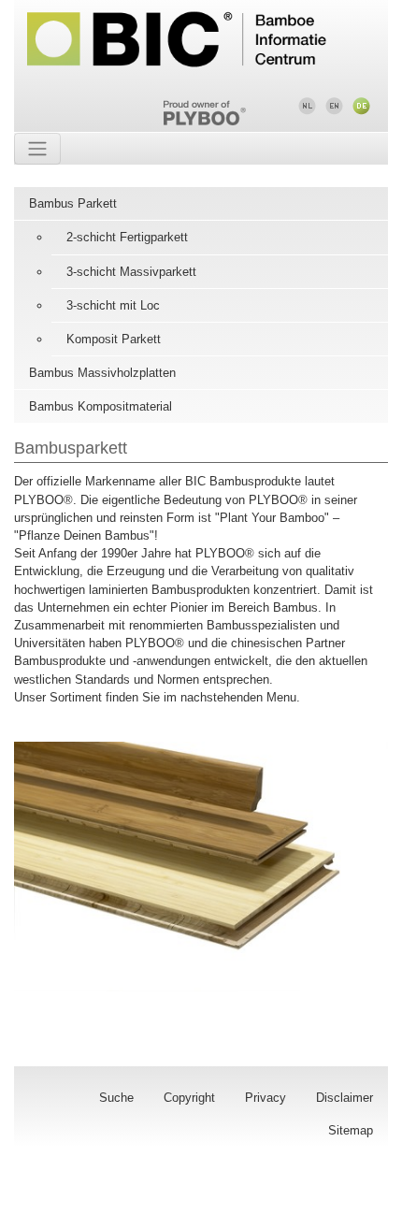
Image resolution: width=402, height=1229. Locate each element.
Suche (116, 1098)
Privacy (265, 1098)
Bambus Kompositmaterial (100, 406)
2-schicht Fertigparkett (127, 237)
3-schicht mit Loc (113, 305)
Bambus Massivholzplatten (102, 373)
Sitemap (350, 1130)
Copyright (189, 1098)
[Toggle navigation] (37, 149)
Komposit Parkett (113, 339)
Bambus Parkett (73, 203)
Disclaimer (344, 1098)
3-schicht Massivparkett (131, 272)
